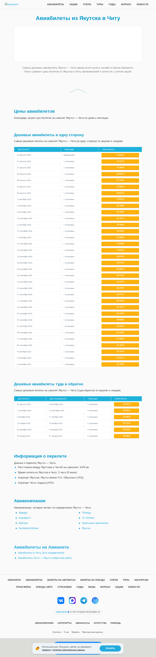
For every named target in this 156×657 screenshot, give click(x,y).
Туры (100, 4)
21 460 (120, 339)
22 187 (120, 345)
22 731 (120, 351)
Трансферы (23, 587)
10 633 (120, 155)
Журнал (126, 4)
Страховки (64, 587)
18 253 (120, 231)
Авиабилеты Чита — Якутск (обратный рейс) (45, 558)
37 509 (126, 417)
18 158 (120, 206)
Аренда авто (44, 587)
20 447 (120, 282)
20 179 (120, 275)
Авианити (14, 580)
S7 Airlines (88, 517)
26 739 (120, 364)
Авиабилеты (55, 4)
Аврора (23, 512)
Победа (86, 512)
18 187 (120, 218)
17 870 (120, 199)
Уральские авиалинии (95, 523)
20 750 (120, 301)
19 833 (120, 250)
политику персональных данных (69, 650)
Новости (142, 4)
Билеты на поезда (92, 580)
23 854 (120, 187)
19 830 (120, 244)
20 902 (120, 326)
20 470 (120, 288)
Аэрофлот (25, 517)
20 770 (120, 313)
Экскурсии (141, 580)
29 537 (126, 404)
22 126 (120, 180)
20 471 (120, 294)
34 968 (126, 436)
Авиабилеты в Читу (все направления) (41, 552)
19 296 (120, 167)
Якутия (86, 528)
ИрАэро (23, 523)
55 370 (126, 429)
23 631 (120, 358)
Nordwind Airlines (29, 528)
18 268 (120, 237)
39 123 (126, 423)
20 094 (120, 269)
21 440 (120, 332)
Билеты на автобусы (61, 580)
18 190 (120, 225)
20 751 (120, 307)
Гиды (112, 4)
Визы (91, 587)
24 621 (120, 193)
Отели (87, 4)
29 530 (126, 410)
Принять (110, 648)
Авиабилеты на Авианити (41, 547)
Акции (73, 4)
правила (46, 650)
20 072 (120, 256)
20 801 (120, 174)
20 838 (120, 320)
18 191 (120, 161)
